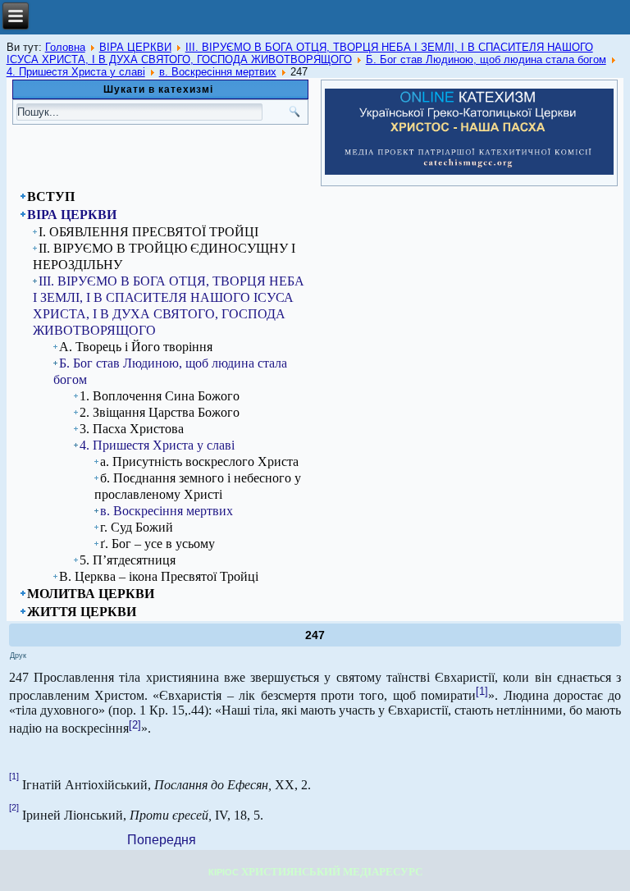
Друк (18, 655)
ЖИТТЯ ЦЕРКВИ (81, 612)
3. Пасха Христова (132, 429)
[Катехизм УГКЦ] (469, 171)
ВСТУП (51, 196)
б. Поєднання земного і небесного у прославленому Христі (197, 486)
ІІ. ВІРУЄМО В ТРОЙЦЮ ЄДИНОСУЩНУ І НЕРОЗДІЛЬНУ (164, 256)
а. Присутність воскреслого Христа (199, 461)
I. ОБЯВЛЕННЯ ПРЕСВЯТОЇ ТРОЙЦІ (148, 232)
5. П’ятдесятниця (128, 560)
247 (315, 635)
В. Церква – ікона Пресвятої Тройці (158, 576)
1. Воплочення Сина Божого (160, 396)
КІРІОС (223, 872)
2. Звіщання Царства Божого (160, 412)
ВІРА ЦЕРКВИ (135, 47)
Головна (65, 47)
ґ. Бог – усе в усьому (157, 544)
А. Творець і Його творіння (135, 347)
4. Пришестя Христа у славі (76, 72)
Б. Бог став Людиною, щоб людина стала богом (486, 59)
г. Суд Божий (136, 527)
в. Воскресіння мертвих (217, 72)
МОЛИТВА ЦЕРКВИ (90, 594)
